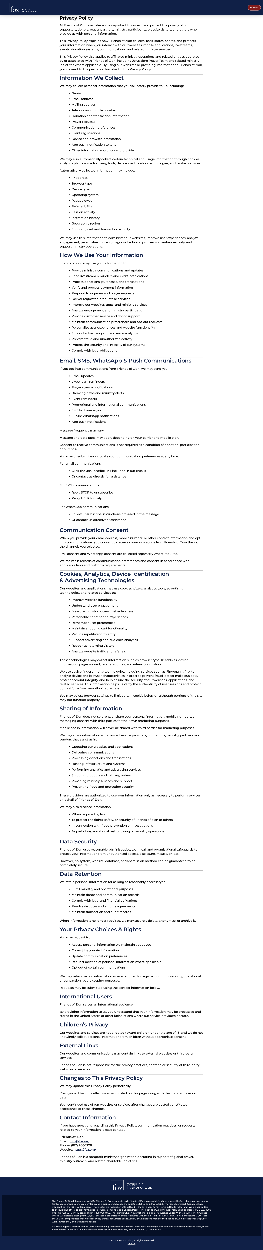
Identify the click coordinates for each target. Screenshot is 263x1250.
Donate (254, 7)
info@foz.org (79, 1141)
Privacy (131, 1243)
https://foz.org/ (85, 1149)
